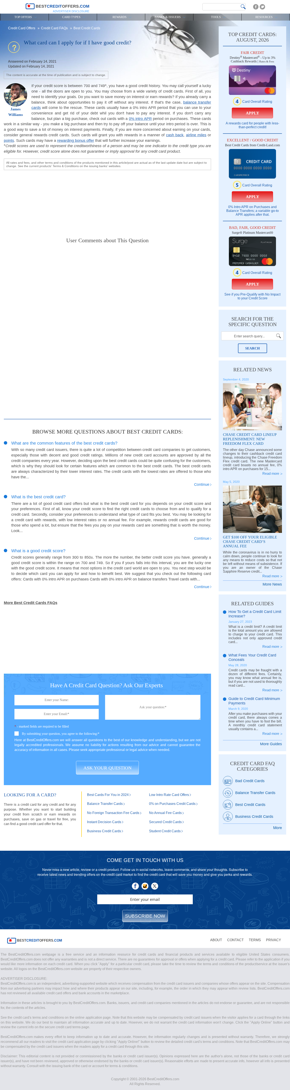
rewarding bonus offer (75, 140)
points (9, 140)
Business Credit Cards (254, 816)
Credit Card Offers (22, 28)
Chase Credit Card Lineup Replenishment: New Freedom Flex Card (249, 439)
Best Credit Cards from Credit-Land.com (252, 145)
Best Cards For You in (108, 795)
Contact (235, 940)
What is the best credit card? (38, 496)
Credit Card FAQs (55, 28)
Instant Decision (104, 822)
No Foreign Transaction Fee (113, 813)
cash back (174, 135)
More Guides (271, 744)
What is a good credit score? (38, 550)
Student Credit (165, 831)
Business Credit (104, 831)
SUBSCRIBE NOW (145, 916)
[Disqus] (107, 301)
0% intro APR (140, 119)
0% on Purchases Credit (172, 804)
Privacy (273, 940)
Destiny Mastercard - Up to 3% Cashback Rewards (252, 59)
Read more (270, 473)
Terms (255, 940)
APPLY (252, 113)
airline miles (196, 135)
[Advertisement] (107, 200)
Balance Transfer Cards (255, 793)
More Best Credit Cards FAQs (30, 603)
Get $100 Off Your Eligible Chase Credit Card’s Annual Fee (250, 541)
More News (272, 584)
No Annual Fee (165, 813)
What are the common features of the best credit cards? (64, 443)
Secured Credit (165, 822)
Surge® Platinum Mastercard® (252, 232)
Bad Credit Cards (250, 781)
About (216, 940)
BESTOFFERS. (39, 940)
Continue (201, 484)
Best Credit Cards (86, 28)
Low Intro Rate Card (169, 795)
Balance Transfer (105, 804)
